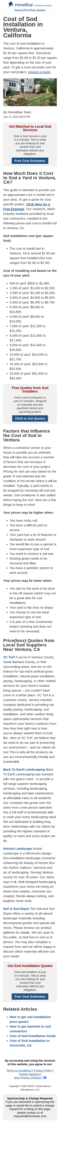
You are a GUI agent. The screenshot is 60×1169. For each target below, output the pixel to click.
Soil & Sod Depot (16, 908)
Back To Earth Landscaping (24, 769)
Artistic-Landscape (17, 848)
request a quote (39, 72)
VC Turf (9, 657)
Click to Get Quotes (30, 418)
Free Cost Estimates (30, 160)
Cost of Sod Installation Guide (33, 1036)
